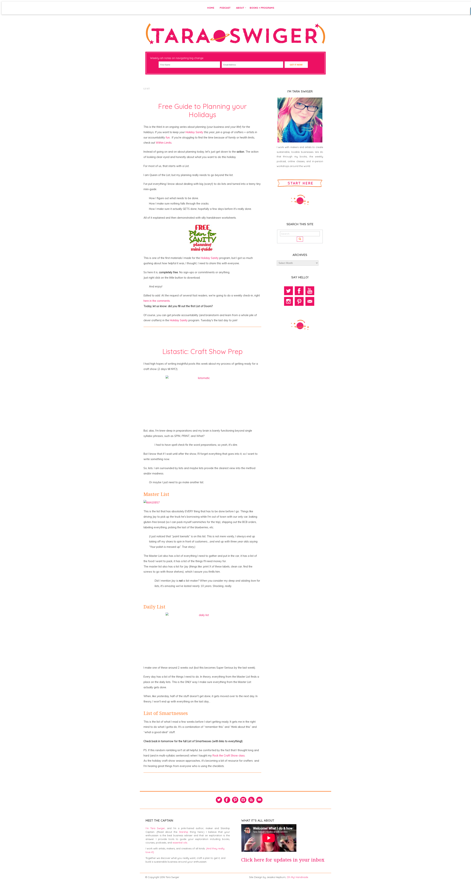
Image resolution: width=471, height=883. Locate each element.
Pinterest (299, 301)
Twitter (288, 290)
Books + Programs (262, 7)
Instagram (288, 301)
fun (168, 137)
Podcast (225, 7)
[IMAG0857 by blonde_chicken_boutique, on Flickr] (152, 502)
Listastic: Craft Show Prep (202, 351)
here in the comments (157, 300)
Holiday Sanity (194, 132)
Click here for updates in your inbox (283, 860)
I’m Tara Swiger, (155, 828)
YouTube (309, 290)
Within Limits (163, 142)
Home (210, 7)
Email (309, 301)
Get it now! (296, 65)
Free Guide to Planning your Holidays (202, 110)
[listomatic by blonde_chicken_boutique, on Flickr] (202, 399)
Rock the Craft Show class (229, 755)
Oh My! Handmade (297, 877)
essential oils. (180, 842)
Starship (183, 831)
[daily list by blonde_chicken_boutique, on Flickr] (202, 637)
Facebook (299, 290)
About (240, 7)
